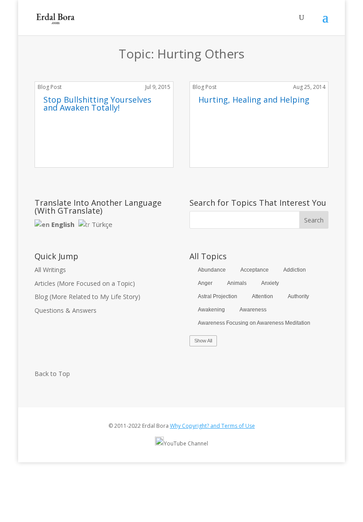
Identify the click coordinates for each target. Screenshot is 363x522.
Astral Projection (217, 296)
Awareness (252, 310)
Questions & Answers (66, 310)
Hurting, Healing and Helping (253, 99)
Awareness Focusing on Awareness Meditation (254, 323)
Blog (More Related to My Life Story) (87, 296)
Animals (237, 283)
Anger (205, 283)
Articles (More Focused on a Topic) (85, 283)
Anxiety (270, 283)
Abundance (212, 270)
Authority (298, 296)
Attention (262, 296)
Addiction (294, 270)
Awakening (211, 310)
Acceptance (254, 270)
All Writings (50, 269)
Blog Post (50, 87)
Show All (203, 340)
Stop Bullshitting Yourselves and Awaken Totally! (97, 103)
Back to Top (52, 373)
